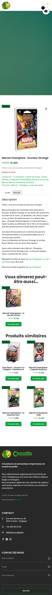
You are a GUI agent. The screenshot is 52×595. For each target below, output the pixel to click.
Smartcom (18, 500)
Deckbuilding (25, 179)
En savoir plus (13, 324)
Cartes (44, 177)
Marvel (5, 182)
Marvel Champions (17, 182)
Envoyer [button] (26, 591)
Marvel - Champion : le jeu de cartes (27, 185)
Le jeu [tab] (7, 192)
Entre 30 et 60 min (40, 179)
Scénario (30, 182)
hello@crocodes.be (14, 532)
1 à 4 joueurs (18, 177)
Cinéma (5, 179)
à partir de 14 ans (32, 177)
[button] (46, 109)
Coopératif (14, 179)
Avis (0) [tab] (16, 192)
